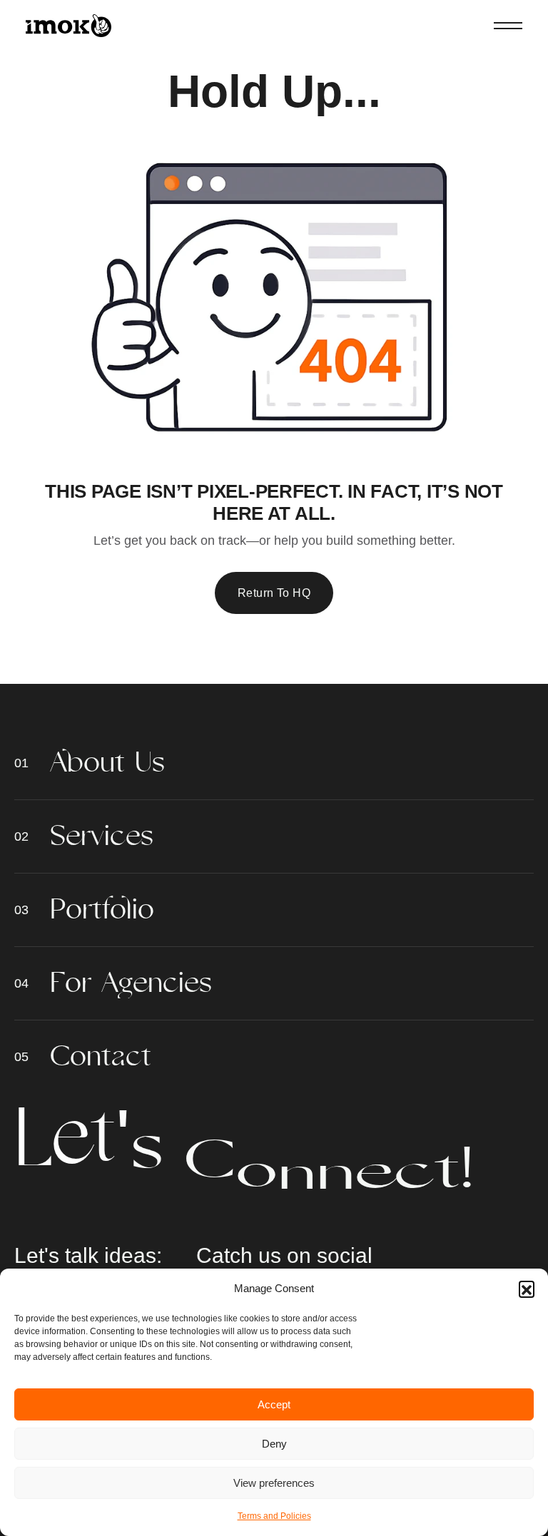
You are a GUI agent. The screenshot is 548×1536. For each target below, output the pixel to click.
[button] (526, 1288)
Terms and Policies (274, 1516)
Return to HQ (274, 593)
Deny (274, 1444)
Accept (274, 1404)
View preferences (274, 1483)
